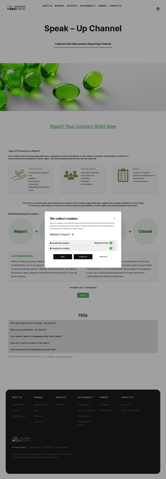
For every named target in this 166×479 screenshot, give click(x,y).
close (114, 218)
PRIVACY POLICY (60, 234)
